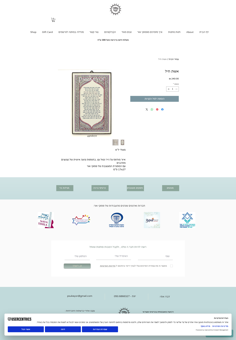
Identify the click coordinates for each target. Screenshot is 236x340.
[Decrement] (176, 89)
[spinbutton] (172, 89)
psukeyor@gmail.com (79, 295)
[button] (53, 20)
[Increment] (168, 89)
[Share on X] (146, 109)
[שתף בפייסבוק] (162, 109)
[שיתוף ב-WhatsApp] (152, 109)
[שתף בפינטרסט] (157, 109)
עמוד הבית (174, 59)
